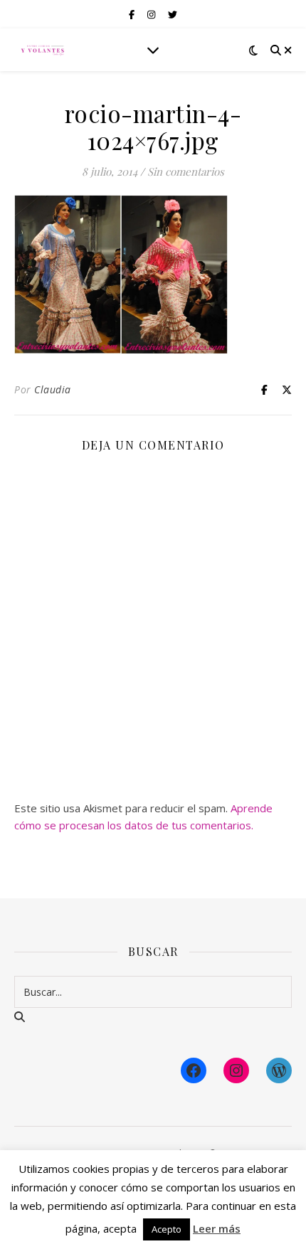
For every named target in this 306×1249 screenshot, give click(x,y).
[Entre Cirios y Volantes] (42, 49)
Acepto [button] (166, 1229)
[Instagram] (236, 1070)
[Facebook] (193, 1070)
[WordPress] (279, 1070)
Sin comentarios (185, 171)
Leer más (217, 1228)
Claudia (52, 389)
